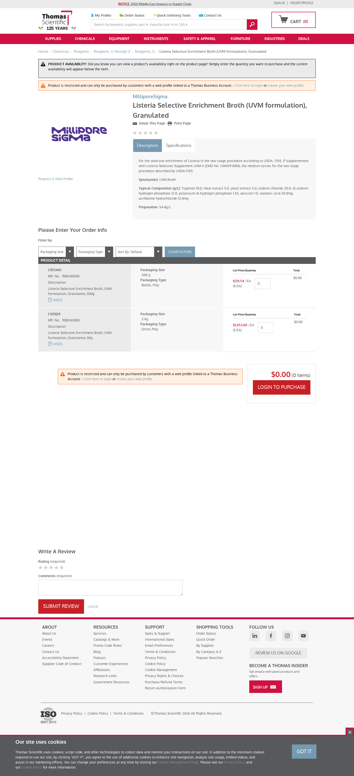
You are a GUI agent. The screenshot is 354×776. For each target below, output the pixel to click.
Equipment (119, 38)
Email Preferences (159, 645)
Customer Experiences (110, 663)
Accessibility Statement (60, 657)
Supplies (53, 38)
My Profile (102, 15)
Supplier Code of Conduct (62, 663)
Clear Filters (179, 251)
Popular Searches (209, 657)
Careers (48, 645)
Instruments (156, 38)
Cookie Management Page (178, 762)
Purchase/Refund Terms (164, 682)
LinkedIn (254, 636)
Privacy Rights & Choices (164, 675)
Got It (304, 751)
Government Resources (111, 682)
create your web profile (285, 85)
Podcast (99, 657)
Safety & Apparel (200, 38)
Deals (303, 38)
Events (47, 639)
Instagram (287, 636)
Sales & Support (157, 633)
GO (252, 24)
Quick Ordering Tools (174, 15)
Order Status (134, 15)
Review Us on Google (278, 653)
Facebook (271, 636)
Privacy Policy (155, 657)
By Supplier (205, 645)
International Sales (159, 639)
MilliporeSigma (150, 96)
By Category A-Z (208, 651)
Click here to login (249, 85)
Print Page (182, 123)
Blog (96, 651)
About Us (49, 633)
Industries (274, 38)
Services (99, 633)
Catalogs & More (106, 639)
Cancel (93, 606)
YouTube (303, 636)
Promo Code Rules (107, 645)
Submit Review (61, 606)
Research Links (105, 675)
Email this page (151, 123)
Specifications (178, 145)
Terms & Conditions (160, 651)
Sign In (279, 3)
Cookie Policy (155, 663)
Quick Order (205, 639)
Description (147, 145)
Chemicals (85, 38)
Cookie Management (161, 669)
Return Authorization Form (165, 688)
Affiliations (101, 669)
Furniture (240, 38)
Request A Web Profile (55, 178)
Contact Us (213, 15)
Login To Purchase (282, 387)
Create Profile (301, 3)
